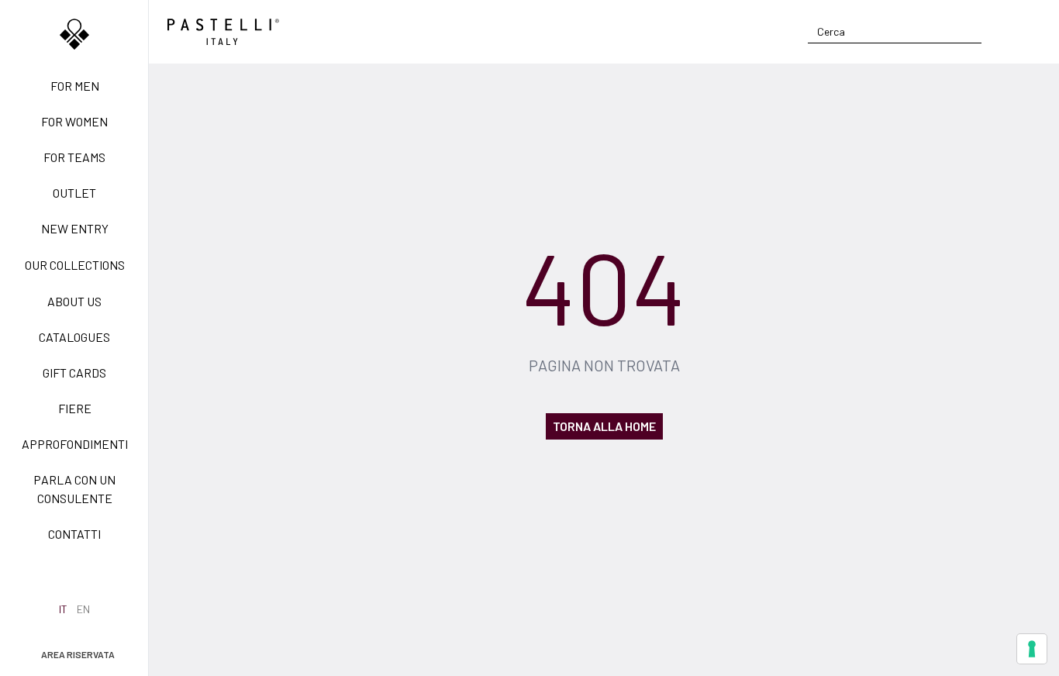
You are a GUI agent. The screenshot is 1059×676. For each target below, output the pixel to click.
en (83, 609)
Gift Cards (74, 372)
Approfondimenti (75, 443)
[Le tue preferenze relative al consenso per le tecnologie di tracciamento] (1032, 649)
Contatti (74, 533)
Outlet (74, 192)
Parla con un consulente (74, 488)
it (63, 609)
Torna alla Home (604, 426)
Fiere (74, 408)
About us (74, 301)
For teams (74, 157)
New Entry (75, 228)
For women (74, 121)
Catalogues (74, 336)
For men (74, 85)
